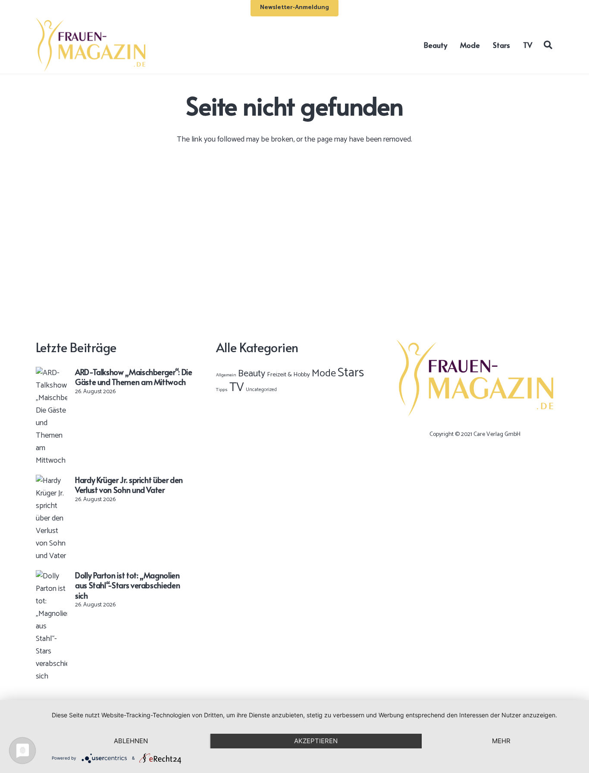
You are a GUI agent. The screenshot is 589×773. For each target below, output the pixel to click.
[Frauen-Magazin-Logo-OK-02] (90, 45)
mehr (501, 741)
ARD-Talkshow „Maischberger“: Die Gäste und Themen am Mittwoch (133, 376)
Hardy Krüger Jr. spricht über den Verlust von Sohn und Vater (129, 484)
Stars (351, 373)
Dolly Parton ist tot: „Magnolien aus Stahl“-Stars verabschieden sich (127, 585)
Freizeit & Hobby (288, 374)
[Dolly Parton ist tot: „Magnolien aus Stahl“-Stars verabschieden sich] (51, 576)
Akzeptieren (316, 741)
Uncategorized (261, 389)
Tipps (222, 390)
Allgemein (226, 375)
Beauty (251, 374)
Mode (324, 373)
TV (236, 387)
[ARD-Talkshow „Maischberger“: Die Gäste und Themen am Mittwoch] (51, 372)
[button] (548, 44)
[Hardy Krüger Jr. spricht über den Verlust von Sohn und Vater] (51, 480)
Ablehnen (131, 741)
